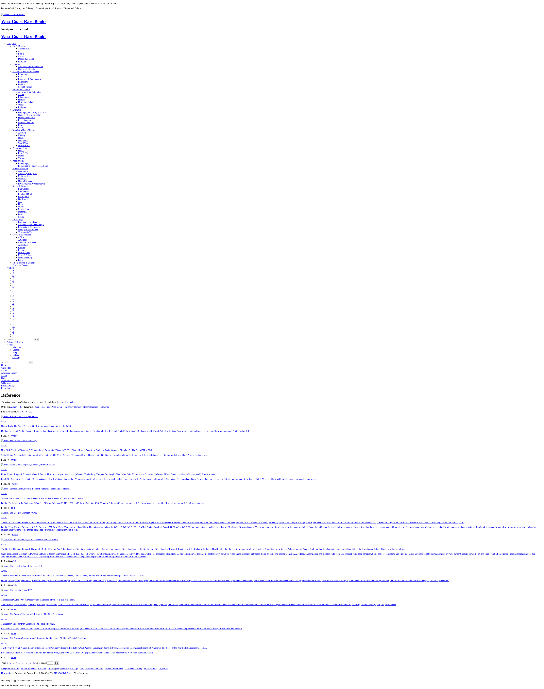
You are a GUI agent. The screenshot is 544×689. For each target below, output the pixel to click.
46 (34, 663)
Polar (20, 260)
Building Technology (27, 222)
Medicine (22, 178)
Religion (22, 107)
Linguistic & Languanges (29, 79)
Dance (21, 150)
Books (21, 54)
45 (29, 663)
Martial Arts (23, 209)
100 (30, 411)
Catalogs (16, 357)
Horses (21, 204)
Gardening (23, 199)
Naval (21, 138)
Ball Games (23, 189)
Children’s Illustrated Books (30, 66)
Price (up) (45, 407)
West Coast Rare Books (23, 21)
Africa (21, 237)
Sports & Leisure (20, 186)
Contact (15, 350)
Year (37, 407)
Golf (20, 201)
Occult (21, 105)
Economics (23, 74)
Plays (20, 125)
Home (4, 365)
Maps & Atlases (25, 255)
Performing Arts (19, 148)
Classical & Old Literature (30, 115)
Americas (22, 240)
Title (20, 407)
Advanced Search (15, 342)
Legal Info (5, 388)
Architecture (23, 48)
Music (21, 155)
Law (20, 76)
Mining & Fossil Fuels (28, 229)
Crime (21, 94)
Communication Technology (31, 224)
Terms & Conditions (10, 380)
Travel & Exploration (21, 234)
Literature (16, 110)
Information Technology (29, 227)
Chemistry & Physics (27, 173)
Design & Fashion (26, 59)
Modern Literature (26, 122)
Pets (20, 214)
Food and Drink (25, 194)
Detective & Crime (26, 117)
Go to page (40, 663)
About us (16, 347)
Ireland (21, 250)
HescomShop (7, 673)
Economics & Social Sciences (25, 71)
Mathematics (23, 176)
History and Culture (21, 89)
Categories (11, 43)
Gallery (15, 355)
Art (19, 51)
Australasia (23, 245)
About (9, 345)
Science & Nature (20, 168)
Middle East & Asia (27, 242)
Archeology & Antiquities (29, 92)
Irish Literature (24, 120)
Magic (21, 206)
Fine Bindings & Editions (23, 263)
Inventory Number (73, 407)
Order (13, 436)
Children (16, 64)
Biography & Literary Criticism (32, 112)
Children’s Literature (27, 69)
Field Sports (23, 196)
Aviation (22, 133)
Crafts (21, 56)
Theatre (21, 158)
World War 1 (24, 143)
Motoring (22, 212)
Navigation (23, 140)
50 (26, 411)
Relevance (104, 407)
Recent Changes (90, 407)
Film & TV (23, 153)
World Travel (24, 252)
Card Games (23, 191)
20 (21, 411)
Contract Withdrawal (114, 668)
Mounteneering (25, 257)
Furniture (22, 61)
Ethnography (24, 97)
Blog (14, 352)
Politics (21, 84)
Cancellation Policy (133, 668)
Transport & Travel (26, 232)
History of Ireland (26, 102)
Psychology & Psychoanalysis (31, 184)
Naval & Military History (23, 130)
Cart (3, 378)
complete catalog (67, 402)
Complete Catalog (20, 265)
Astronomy (23, 171)
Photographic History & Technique (33, 166)
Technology (17, 219)
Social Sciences (25, 87)
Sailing (21, 217)
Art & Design (18, 46)
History (21, 99)
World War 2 (24, 145)
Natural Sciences (25, 181)
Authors (10, 268)
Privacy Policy (7, 385)
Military (21, 135)
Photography (18, 161)
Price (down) (57, 407)
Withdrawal (6, 383)
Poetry (21, 127)
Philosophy (23, 82)
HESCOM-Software (63, 673)
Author (13, 407)
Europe (21, 247)
